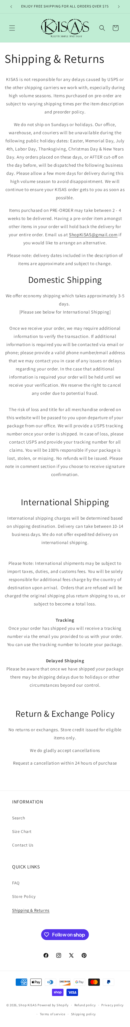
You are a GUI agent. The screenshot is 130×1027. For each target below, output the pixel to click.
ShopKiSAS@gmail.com (93, 234)
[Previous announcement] (11, 6)
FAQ (16, 883)
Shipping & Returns (31, 910)
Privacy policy (112, 1005)
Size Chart (22, 831)
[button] (12, 28)
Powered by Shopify (53, 1005)
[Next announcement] (118, 6)
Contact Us (23, 845)
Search (18, 818)
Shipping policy (83, 1014)
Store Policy (23, 896)
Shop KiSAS (27, 1005)
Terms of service (52, 1014)
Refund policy (85, 1005)
